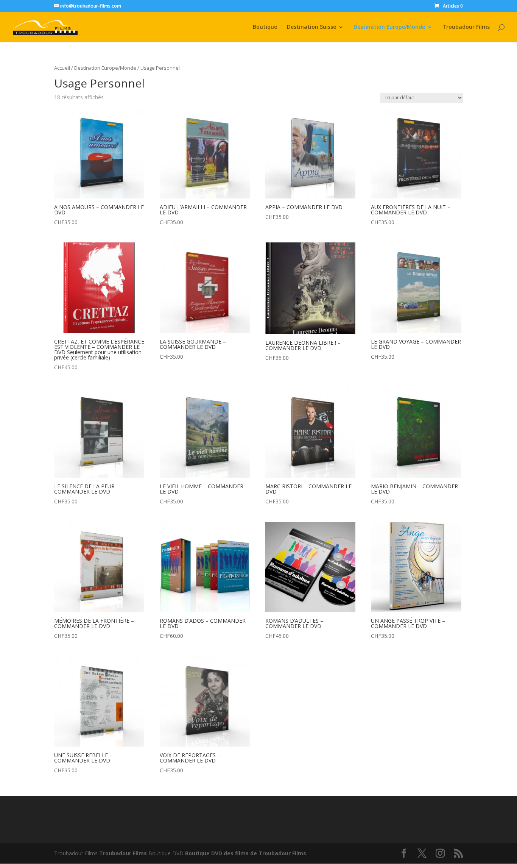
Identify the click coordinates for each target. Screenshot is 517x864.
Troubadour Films (466, 27)
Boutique (265, 27)
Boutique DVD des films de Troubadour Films (245, 853)
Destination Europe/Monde (389, 27)
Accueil (62, 67)
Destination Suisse (311, 27)
